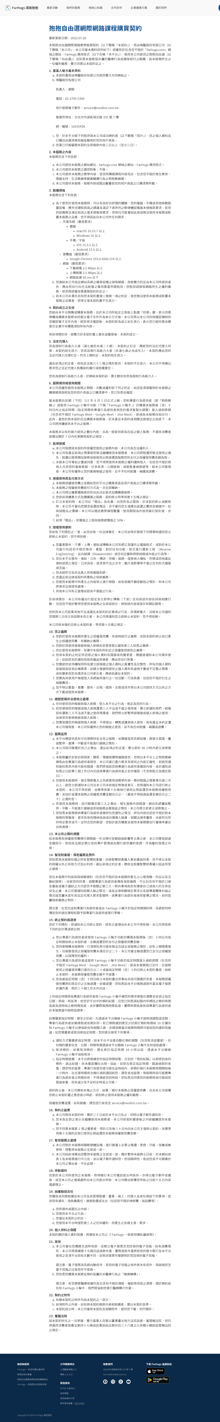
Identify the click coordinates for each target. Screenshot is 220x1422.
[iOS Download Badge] (155, 1371)
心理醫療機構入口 (68, 1369)
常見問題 (64, 1393)
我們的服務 (73, 7)
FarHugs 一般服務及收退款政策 (32, 1384)
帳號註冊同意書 (24, 1374)
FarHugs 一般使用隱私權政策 (31, 1369)
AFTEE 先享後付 (67, 1388)
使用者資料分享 (67, 1398)
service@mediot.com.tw (114, 1374)
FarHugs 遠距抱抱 (25, 7)
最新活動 (52, 7)
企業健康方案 (139, 7)
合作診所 (116, 7)
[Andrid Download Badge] (157, 1379)
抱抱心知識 (95, 7)
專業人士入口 (66, 1374)
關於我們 (161, 7)
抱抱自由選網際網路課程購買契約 (32, 1379)
